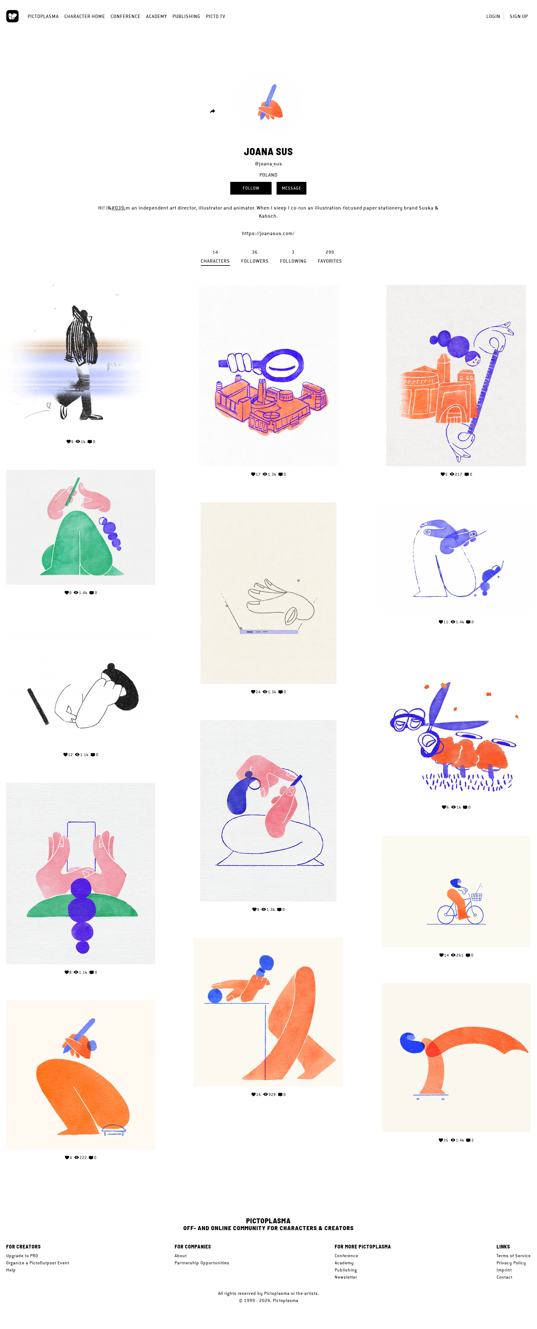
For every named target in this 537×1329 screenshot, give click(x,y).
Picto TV (215, 16)
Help (11, 1270)
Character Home (84, 16)
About (181, 1255)
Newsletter (346, 1277)
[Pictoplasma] (12, 16)
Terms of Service (514, 1255)
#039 (118, 208)
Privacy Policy (511, 1263)
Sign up (519, 16)
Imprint (504, 1270)
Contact (504, 1277)
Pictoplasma (43, 16)
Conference (125, 16)
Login (493, 16)
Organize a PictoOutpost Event (37, 1263)
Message (291, 188)
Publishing (186, 16)
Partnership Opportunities (202, 1263)
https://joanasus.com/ (268, 233)
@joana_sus (268, 163)
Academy (156, 16)
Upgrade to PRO (22, 1255)
